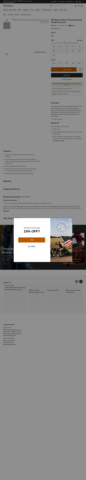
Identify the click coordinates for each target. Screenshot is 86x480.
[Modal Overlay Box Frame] (43, 240)
